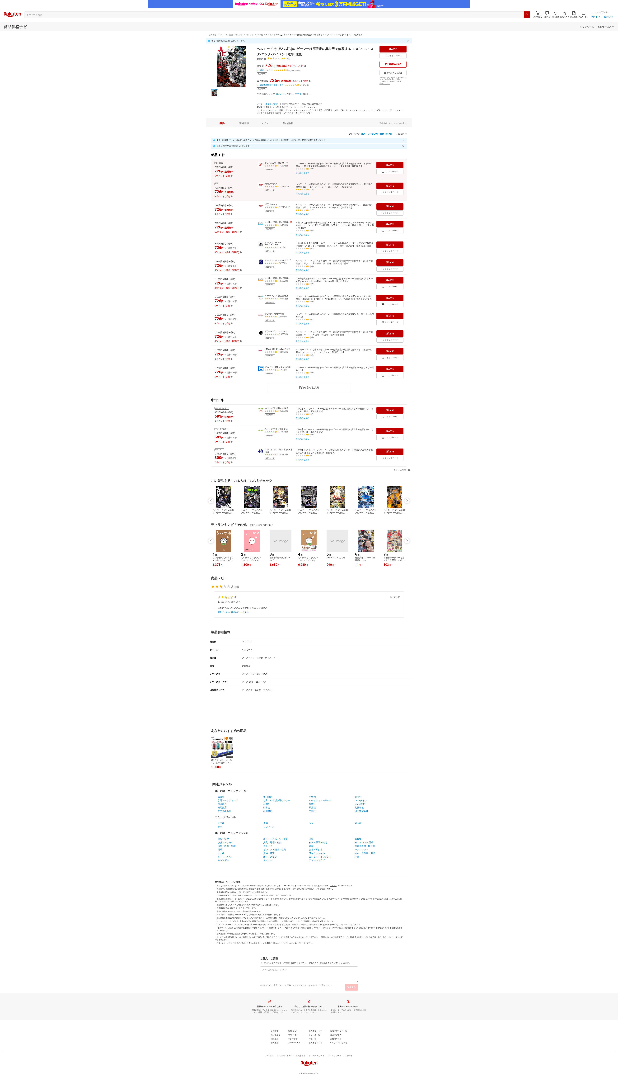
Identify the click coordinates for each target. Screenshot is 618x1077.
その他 (260, 35)
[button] (547, 14)
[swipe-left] (211, 500)
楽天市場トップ (215, 35)
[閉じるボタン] (409, 40)
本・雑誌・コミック (234, 35)
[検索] (527, 14)
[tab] (222, 123)
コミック (250, 35)
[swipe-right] (407, 500)
